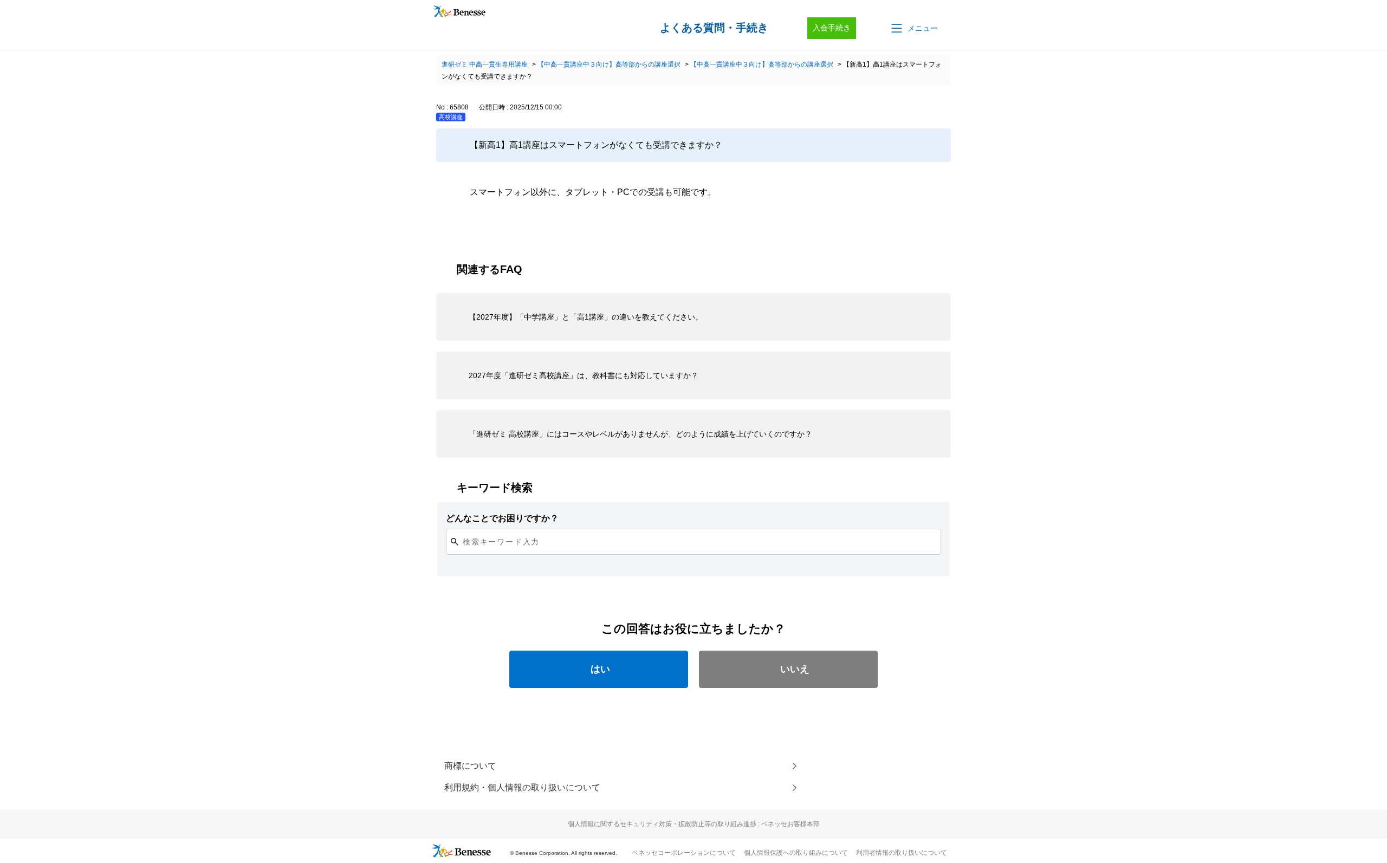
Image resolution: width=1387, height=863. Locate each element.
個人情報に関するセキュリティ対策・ (694, 824)
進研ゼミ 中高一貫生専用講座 (485, 64)
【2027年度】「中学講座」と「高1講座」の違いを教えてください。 (586, 317)
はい (600, 669)
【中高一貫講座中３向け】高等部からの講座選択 (608, 64)
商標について (470, 765)
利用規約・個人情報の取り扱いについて (522, 787)
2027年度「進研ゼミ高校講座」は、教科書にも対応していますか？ (583, 375)
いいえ (794, 669)
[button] (913, 28)
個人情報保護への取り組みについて (796, 852)
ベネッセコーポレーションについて (684, 852)
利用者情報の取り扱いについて (901, 852)
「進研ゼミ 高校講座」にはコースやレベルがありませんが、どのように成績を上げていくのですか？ (640, 434)
